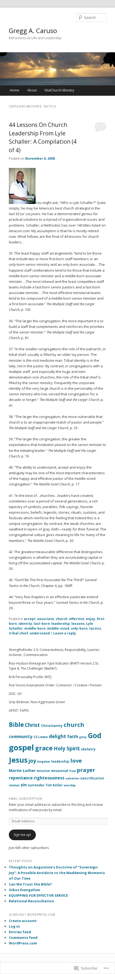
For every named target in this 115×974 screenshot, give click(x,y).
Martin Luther (22, 770)
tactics (95, 628)
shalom (14, 785)
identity (25, 623)
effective (76, 619)
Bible (16, 725)
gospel (21, 747)
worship (69, 785)
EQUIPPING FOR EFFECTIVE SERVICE (38, 895)
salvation (72, 778)
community (20, 736)
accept (30, 619)
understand (40, 633)
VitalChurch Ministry (59, 90)
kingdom (43, 761)
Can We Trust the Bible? (30, 884)
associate (45, 619)
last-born (42, 623)
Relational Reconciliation (31, 901)
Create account (23, 920)
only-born (79, 628)
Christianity (52, 725)
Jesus (18, 760)
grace (44, 748)
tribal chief (18, 633)
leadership (60, 623)
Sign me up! (22, 834)
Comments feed (23, 937)
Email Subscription (25, 798)
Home (14, 90)
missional (59, 770)
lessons (78, 623)
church (61, 619)
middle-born (34, 628)
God (94, 735)
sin (24, 784)
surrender (36, 785)
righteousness (49, 778)
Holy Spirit (67, 748)
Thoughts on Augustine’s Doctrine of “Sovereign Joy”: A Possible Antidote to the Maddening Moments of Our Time (57, 873)
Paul (72, 771)
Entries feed (20, 931)
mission (43, 770)
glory (83, 737)
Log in (14, 926)
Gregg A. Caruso (33, 30)
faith (72, 736)
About (32, 90)
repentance (21, 777)
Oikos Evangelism (24, 889)
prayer (86, 770)
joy (32, 760)
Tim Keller (54, 785)
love (76, 760)
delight (57, 736)
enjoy (90, 619)
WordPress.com (23, 943)
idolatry (88, 749)
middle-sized (58, 628)
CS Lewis (40, 737)
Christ (32, 725)
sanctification (92, 778)
